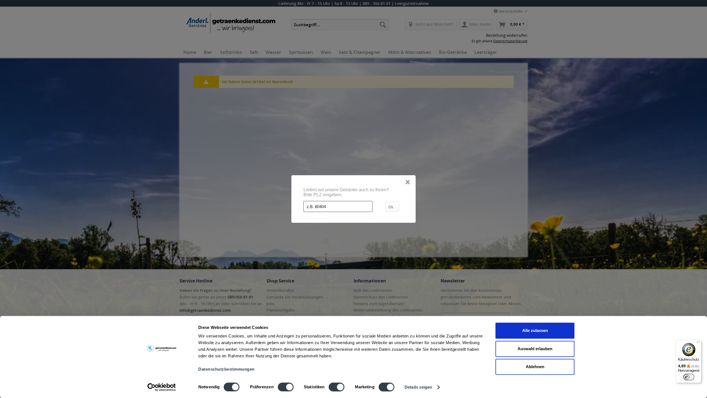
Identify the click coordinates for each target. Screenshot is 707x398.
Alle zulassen (535, 330)
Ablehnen (535, 366)
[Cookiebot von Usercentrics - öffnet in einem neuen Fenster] (162, 387)
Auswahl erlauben (535, 348)
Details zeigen (418, 387)
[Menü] (698, 343)
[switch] (286, 387)
